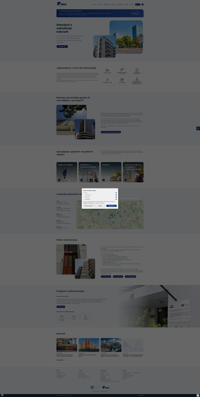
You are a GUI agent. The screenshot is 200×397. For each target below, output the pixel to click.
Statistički (87, 197)
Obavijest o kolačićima (88, 202)
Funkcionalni (88, 194)
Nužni (86, 192)
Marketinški (87, 199)
